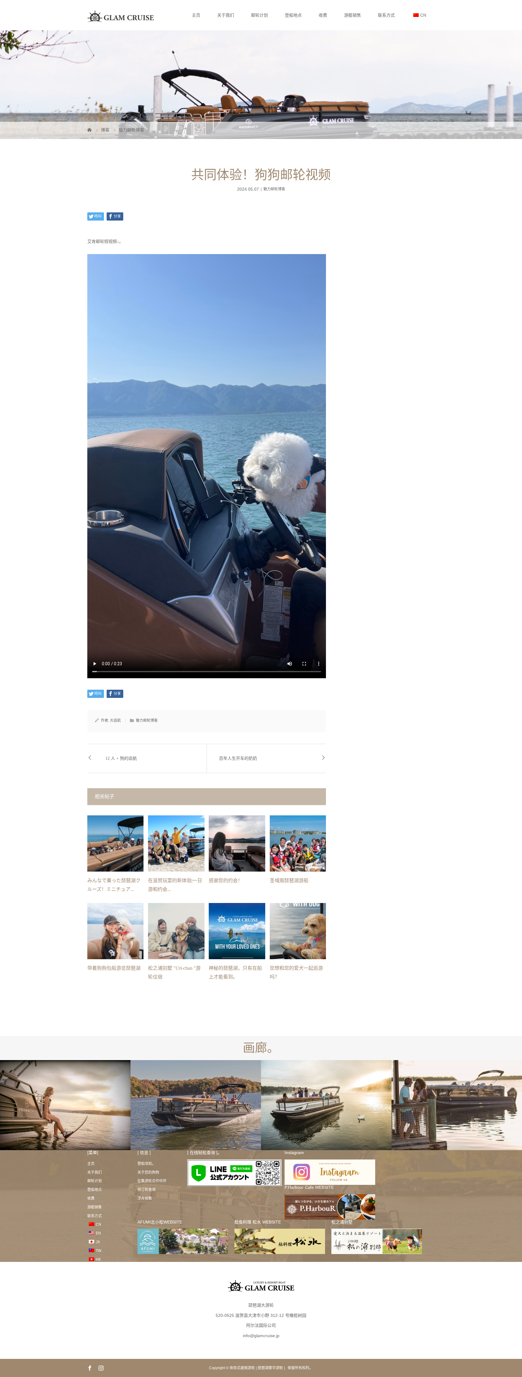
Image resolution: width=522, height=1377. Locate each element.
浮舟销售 (144, 1198)
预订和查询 (146, 1190)
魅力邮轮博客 (274, 189)
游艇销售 (352, 15)
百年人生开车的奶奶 (238, 758)
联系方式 (386, 15)
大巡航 (115, 720)
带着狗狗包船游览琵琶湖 (113, 968)
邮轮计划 (259, 15)
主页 (196, 15)
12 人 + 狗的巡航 (121, 758)
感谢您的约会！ (226, 880)
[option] (65, 1105)
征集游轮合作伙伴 (151, 1181)
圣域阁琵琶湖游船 (289, 880)
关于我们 (225, 15)
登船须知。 (146, 1164)
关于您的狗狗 (148, 1172)
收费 (323, 15)
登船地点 (293, 15)
